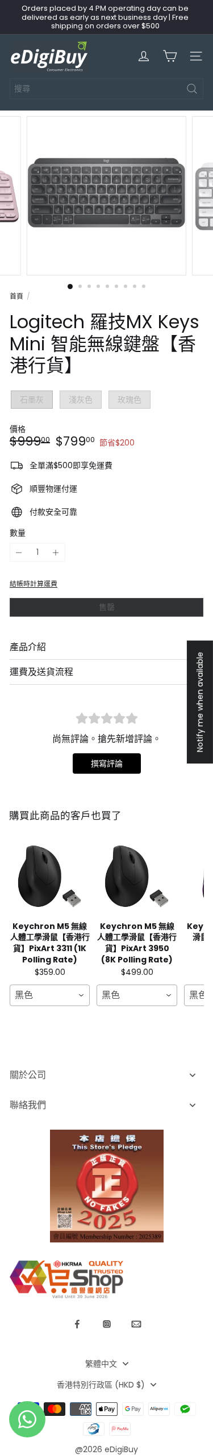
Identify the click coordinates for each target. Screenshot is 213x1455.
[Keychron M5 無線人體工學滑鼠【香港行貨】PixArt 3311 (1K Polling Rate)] (50, 876)
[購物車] (170, 56)
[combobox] (106, 88)
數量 (18, 533)
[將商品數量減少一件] (19, 552)
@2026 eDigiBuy (106, 1449)
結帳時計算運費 (33, 583)
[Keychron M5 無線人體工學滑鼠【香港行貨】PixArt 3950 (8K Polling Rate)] (137, 876)
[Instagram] (106, 1324)
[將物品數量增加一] (56, 552)
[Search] (192, 88)
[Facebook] (77, 1324)
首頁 (16, 296)
